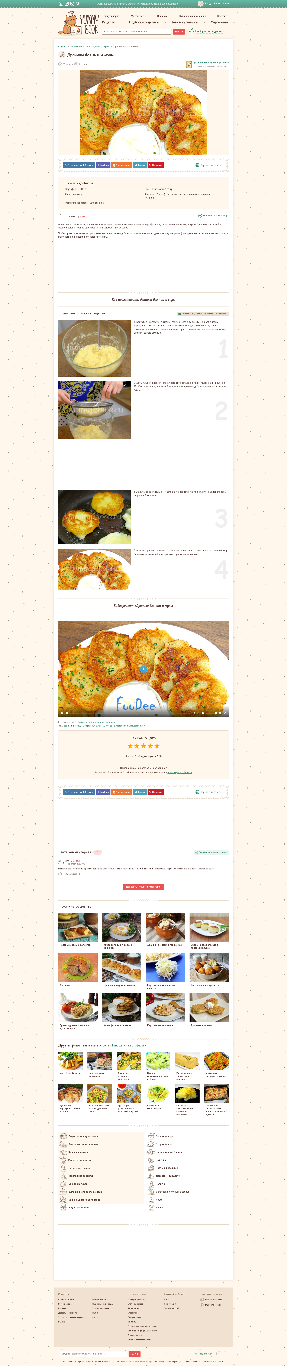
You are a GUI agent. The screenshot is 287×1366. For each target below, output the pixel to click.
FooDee (72, 216)
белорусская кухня (136, 726)
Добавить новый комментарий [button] (143, 886)
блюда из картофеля (116, 726)
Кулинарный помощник (192, 16)
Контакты (223, 16)
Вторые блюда (85, 722)
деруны (76, 726)
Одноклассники (123, 165)
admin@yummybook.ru (180, 772)
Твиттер (141, 165)
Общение (162, 16)
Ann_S (68, 861)
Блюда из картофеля (105, 722)
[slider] (128, 713)
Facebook (104, 165)
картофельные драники (92, 726)
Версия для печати (210, 165)
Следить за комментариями (213, 852)
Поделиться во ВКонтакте (80, 165)
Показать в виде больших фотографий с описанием (204, 314)
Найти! (179, 31)
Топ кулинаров (110, 16)
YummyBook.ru (78, 23)
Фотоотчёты (138, 16)
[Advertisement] (143, 263)
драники (68, 726)
